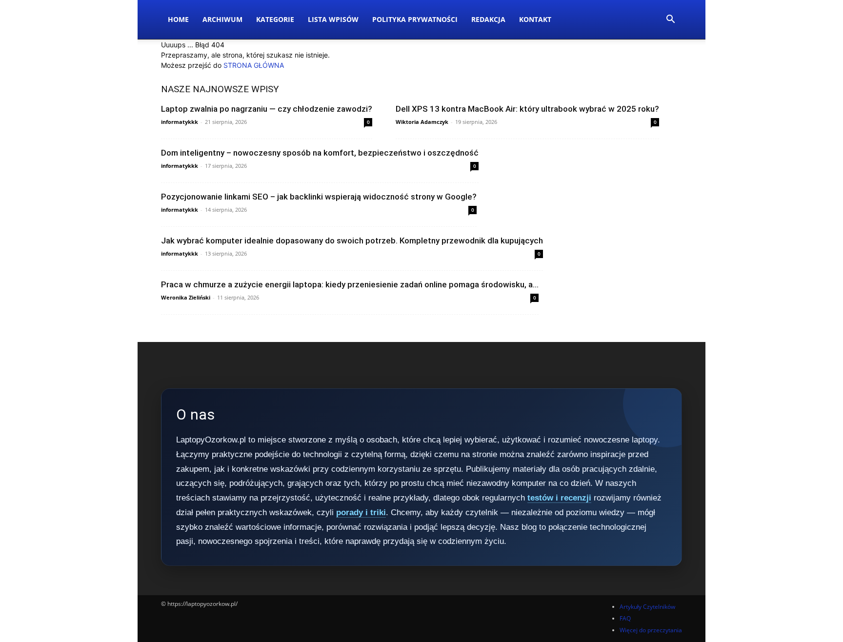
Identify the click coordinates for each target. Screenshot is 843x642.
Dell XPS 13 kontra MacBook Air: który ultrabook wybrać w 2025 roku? (527, 109)
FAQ (625, 618)
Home (178, 19)
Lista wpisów (333, 19)
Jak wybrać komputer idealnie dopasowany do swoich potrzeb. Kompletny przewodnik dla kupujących (352, 240)
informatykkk (179, 121)
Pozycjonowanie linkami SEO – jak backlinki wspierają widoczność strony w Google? (319, 196)
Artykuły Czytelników (647, 606)
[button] (670, 20)
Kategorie (275, 19)
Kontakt (535, 19)
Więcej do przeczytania (651, 630)
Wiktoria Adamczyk (422, 121)
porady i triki (361, 512)
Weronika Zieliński (185, 297)
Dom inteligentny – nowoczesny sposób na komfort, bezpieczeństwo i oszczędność (320, 153)
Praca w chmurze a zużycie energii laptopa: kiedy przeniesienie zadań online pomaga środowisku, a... (350, 284)
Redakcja (488, 19)
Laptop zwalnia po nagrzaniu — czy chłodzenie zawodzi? (266, 109)
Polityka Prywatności (415, 19)
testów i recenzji (559, 497)
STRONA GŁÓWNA (253, 65)
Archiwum (222, 19)
